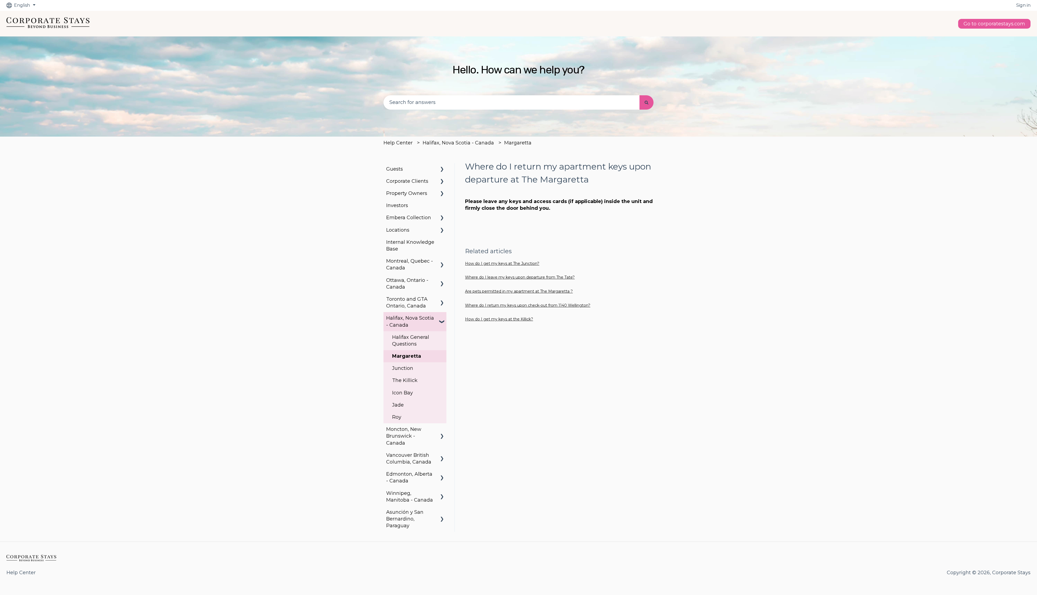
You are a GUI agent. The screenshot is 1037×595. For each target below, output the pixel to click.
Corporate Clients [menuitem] (407, 181)
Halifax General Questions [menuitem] (410, 340)
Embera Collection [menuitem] (408, 218)
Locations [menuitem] (397, 230)
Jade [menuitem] (398, 405)
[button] (442, 169)
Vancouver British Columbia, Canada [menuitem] (408, 458)
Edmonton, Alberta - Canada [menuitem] (409, 477)
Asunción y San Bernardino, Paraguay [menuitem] (404, 519)
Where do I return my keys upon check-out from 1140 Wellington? (527, 305)
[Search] (646, 102)
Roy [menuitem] (396, 417)
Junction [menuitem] (402, 368)
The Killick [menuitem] (405, 380)
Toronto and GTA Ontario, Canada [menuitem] (406, 302)
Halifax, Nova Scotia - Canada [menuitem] (410, 321)
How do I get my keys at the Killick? (499, 319)
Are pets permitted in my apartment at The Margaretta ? (519, 291)
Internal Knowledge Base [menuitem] (410, 245)
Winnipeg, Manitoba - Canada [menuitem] (409, 496)
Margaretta (517, 143)
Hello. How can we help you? (518, 69)
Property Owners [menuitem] (406, 193)
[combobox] (511, 102)
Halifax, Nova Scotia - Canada (458, 143)
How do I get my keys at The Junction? (502, 263)
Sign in (1023, 5)
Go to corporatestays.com (994, 24)
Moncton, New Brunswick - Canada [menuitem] (403, 436)
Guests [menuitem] (394, 169)
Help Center (398, 143)
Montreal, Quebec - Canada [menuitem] (409, 264)
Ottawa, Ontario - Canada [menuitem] (407, 283)
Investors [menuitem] (397, 205)
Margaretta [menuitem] (406, 356)
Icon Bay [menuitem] (402, 393)
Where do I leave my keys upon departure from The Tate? (520, 277)
